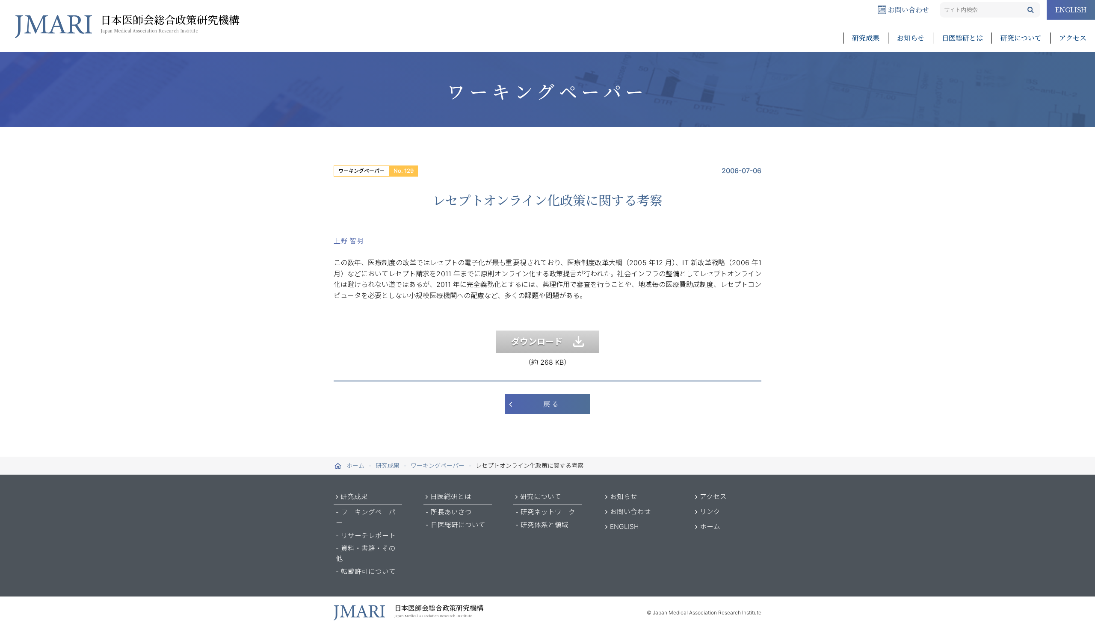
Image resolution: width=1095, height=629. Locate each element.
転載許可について (368, 571)
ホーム (710, 527)
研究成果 (865, 38)
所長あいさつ (451, 512)
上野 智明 (348, 240)
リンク (710, 512)
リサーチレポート (368, 536)
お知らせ (910, 38)
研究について (1021, 38)
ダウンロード (542, 342)
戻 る (551, 404)
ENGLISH (1070, 10)
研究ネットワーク (548, 512)
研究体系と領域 (544, 525)
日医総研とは (962, 38)
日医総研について (458, 525)
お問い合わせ (907, 10)
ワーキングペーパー (361, 171)
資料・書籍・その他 (366, 553)
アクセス (1072, 38)
